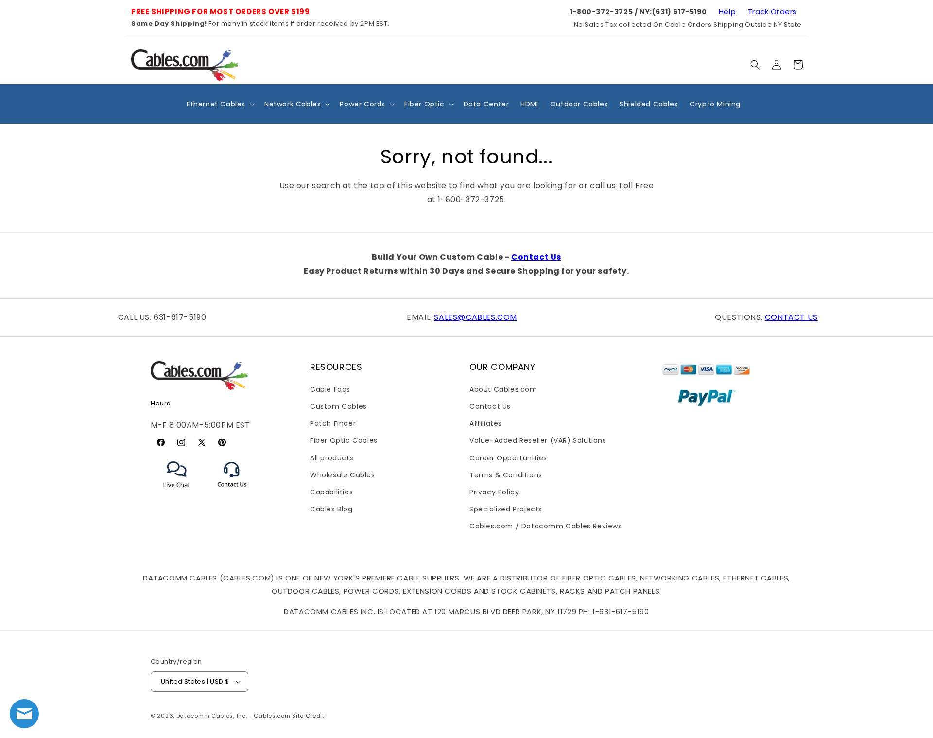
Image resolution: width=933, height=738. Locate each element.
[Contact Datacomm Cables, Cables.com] (232, 493)
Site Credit (308, 716)
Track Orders (772, 11)
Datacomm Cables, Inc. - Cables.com (233, 716)
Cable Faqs (330, 389)
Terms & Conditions (505, 475)
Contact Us (536, 257)
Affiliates (485, 423)
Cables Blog (331, 509)
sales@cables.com (475, 317)
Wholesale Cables (342, 475)
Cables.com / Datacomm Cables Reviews (545, 526)
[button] (755, 64)
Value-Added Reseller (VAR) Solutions (537, 440)
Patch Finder (333, 423)
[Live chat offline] (24, 713)
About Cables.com (503, 389)
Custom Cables (338, 406)
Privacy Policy (494, 492)
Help (727, 11)
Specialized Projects (505, 509)
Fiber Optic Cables (344, 440)
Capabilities (331, 492)
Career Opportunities (508, 458)
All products (331, 458)
